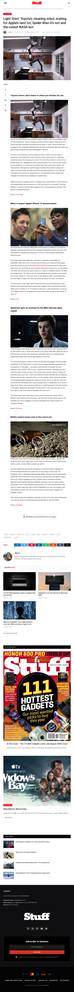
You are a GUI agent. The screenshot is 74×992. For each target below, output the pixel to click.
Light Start (7, 14)
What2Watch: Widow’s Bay (15, 809)
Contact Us (42, 980)
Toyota (16, 537)
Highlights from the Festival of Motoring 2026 (52, 594)
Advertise (54, 980)
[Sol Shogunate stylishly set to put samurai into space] (8, 844)
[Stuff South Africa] (37, 3)
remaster (44, 534)
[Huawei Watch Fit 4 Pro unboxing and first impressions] (8, 875)
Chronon (46, 985)
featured (12, 534)
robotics (52, 534)
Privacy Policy (48, 957)
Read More (8, 817)
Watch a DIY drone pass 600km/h (26, 852)
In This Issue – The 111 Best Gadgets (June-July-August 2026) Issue (37, 744)
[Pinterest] (5, 105)
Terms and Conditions (13, 980)
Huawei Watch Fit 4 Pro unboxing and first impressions (33, 873)
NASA (33, 534)
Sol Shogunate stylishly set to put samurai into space (33, 842)
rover (58, 534)
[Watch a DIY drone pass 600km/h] (8, 854)
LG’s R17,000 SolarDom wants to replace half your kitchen (19, 594)
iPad (45, 265)
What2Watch (7, 805)
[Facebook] (5, 90)
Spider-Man (7, 537)
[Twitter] (5, 95)
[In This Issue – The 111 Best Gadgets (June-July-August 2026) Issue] (37, 696)
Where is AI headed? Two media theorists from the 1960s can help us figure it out (18, 623)
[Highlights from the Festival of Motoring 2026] (54, 581)
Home (4, 9)
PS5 (38, 534)
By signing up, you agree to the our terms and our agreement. (37, 957)
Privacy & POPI (30, 980)
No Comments (46, 32)
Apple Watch (36, 265)
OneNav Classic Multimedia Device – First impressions (33, 862)
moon (27, 534)
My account (64, 980)
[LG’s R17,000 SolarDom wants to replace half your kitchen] (19, 581)
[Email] (5, 110)
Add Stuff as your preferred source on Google (41, 517)
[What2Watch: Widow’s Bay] (37, 781)
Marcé (11, 32)
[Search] (69, 3)
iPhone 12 (20, 534)
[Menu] (5, 3)
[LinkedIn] (5, 100)
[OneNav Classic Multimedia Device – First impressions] (8, 865)
